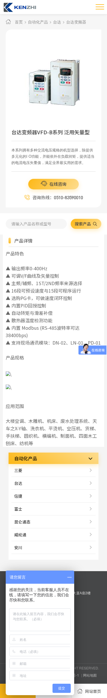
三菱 (18, 470)
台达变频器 (76, 22)
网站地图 (90, 675)
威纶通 (20, 534)
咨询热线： (57, 197)
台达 (57, 22)
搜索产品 (83, 224)
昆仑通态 (22, 522)
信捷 (18, 496)
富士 (18, 509)
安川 (18, 547)
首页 (19, 22)
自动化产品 (38, 22)
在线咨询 (57, 184)
